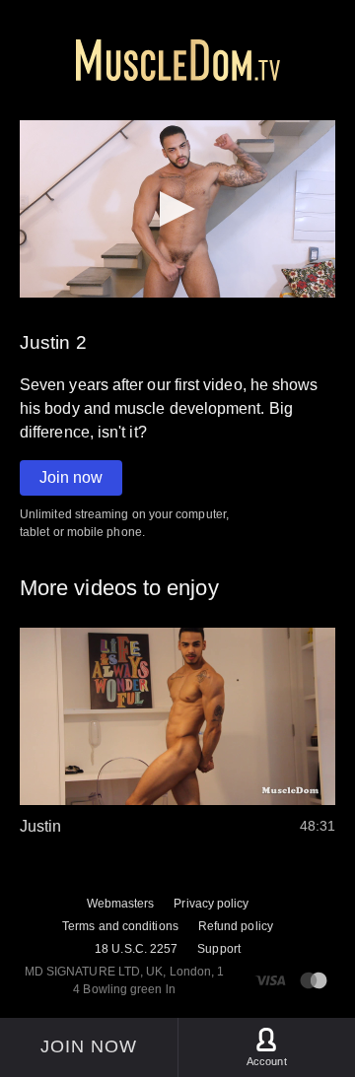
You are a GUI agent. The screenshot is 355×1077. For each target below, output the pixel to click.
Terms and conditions (120, 926)
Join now (71, 477)
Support (219, 949)
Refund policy (235, 926)
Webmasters (121, 903)
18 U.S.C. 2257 (136, 949)
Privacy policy (211, 903)
